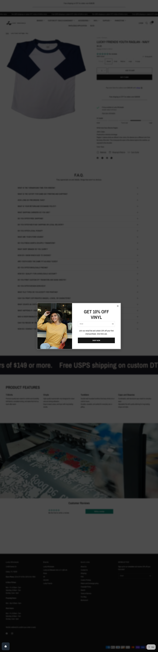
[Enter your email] (112, 324)
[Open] (6, 646)
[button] (96, 340)
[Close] (117, 306)
